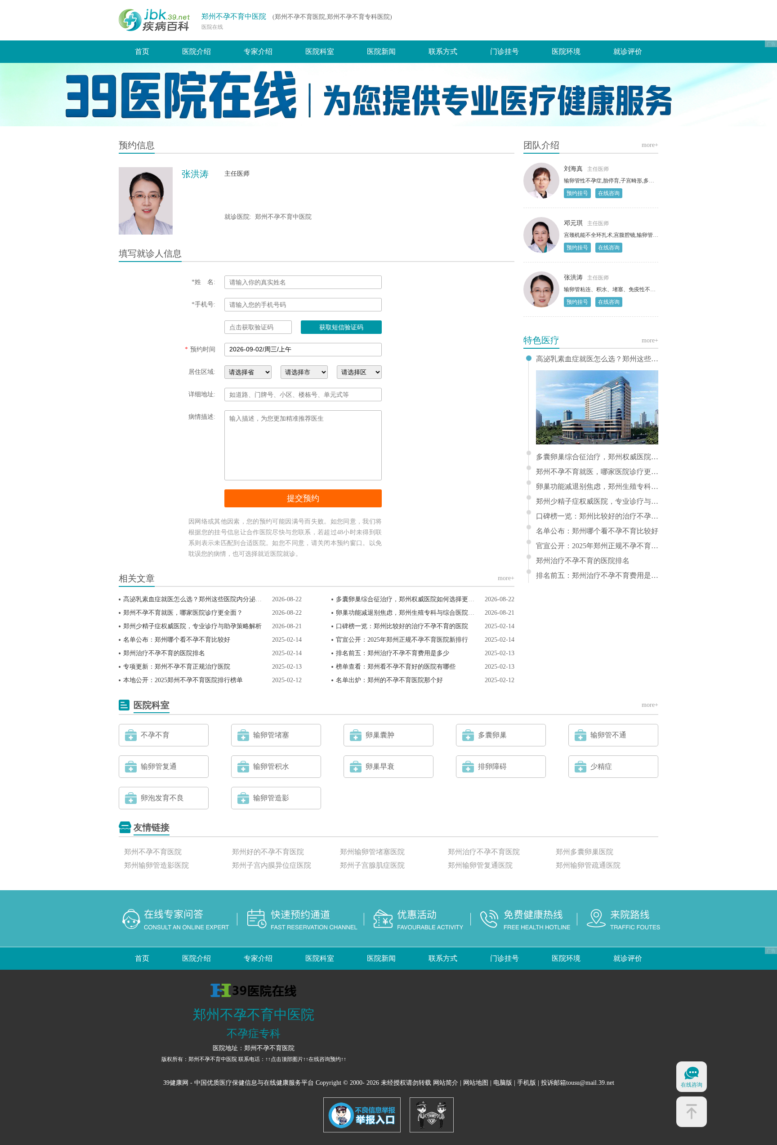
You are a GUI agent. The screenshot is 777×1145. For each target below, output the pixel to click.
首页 (142, 51)
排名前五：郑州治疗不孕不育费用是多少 (392, 653)
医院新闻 (381, 51)
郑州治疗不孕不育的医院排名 (164, 653)
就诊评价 (627, 51)
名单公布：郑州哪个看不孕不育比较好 (176, 639)
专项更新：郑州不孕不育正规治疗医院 (176, 666)
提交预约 (303, 498)
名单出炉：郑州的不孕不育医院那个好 (389, 680)
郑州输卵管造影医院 (156, 865)
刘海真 (573, 168)
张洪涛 (573, 277)
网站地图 (475, 1082)
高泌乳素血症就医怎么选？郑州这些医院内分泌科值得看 (202, 599)
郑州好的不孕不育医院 (268, 852)
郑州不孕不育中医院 (233, 16)
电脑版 (502, 1082)
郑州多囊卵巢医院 (584, 852)
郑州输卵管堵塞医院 (372, 852)
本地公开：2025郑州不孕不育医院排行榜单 (183, 680)
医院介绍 (196, 51)
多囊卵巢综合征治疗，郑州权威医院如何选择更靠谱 (408, 599)
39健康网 (175, 1082)
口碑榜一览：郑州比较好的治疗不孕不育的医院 (402, 626)
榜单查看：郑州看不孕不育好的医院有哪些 (395, 666)
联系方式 (443, 51)
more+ (506, 578)
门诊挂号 (504, 51)
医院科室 (319, 51)
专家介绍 (258, 51)
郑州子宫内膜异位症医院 (271, 865)
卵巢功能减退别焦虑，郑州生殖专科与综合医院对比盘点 (414, 612)
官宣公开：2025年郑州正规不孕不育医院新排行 (402, 639)
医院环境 (566, 51)
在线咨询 (609, 193)
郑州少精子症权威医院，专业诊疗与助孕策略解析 (192, 626)
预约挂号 (577, 193)
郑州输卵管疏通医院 (588, 865)
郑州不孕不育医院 (153, 852)
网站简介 (445, 1082)
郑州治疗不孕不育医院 (484, 852)
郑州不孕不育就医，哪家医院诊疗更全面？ (183, 612)
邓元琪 (573, 223)
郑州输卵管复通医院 (480, 865)
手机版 (526, 1082)
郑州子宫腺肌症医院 (372, 865)
